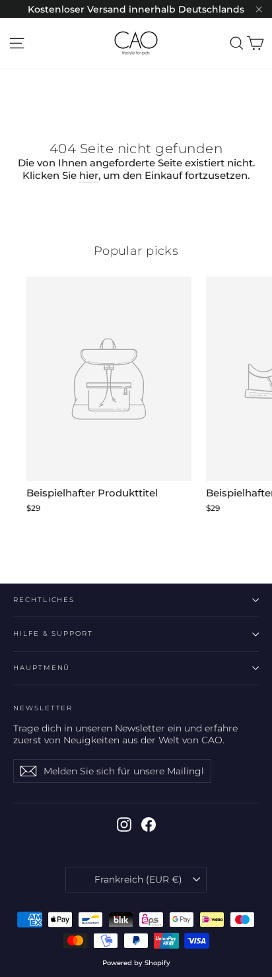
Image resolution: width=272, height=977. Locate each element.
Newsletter (43, 708)
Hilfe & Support (53, 633)
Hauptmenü (41, 667)
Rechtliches (44, 599)
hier (88, 175)
